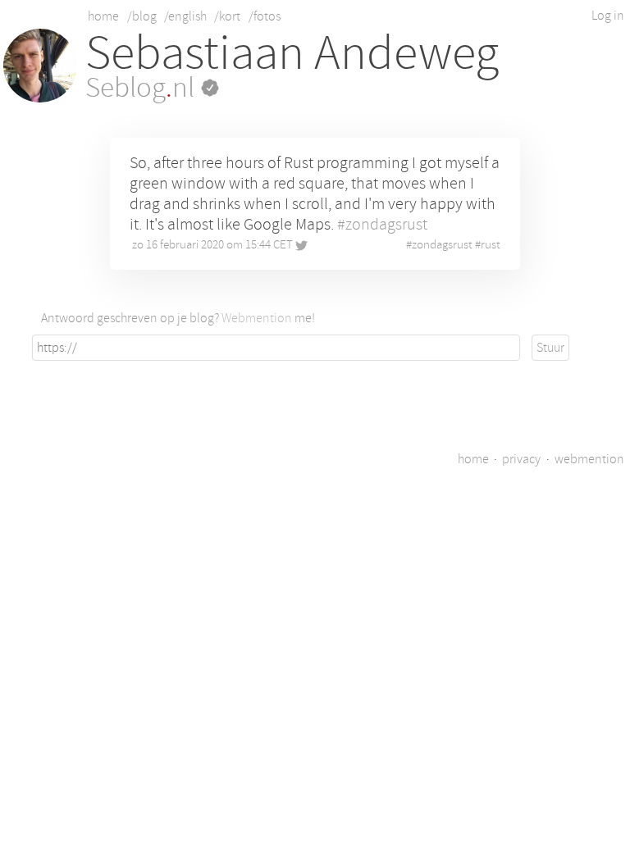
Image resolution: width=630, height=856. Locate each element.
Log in (607, 15)
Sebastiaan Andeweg (292, 53)
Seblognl (142, 87)
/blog (142, 16)
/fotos (265, 16)
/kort (227, 16)
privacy (521, 459)
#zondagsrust (382, 224)
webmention (589, 459)
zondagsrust (442, 245)
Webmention (256, 318)
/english (185, 16)
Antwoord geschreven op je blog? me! (178, 318)
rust (490, 245)
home (103, 16)
